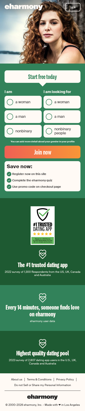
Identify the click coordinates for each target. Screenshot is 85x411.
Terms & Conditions (39, 379)
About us (16, 379)
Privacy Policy (65, 379)
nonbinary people (62, 131)
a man (20, 116)
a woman (22, 102)
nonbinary (23, 131)
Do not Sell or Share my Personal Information (42, 385)
